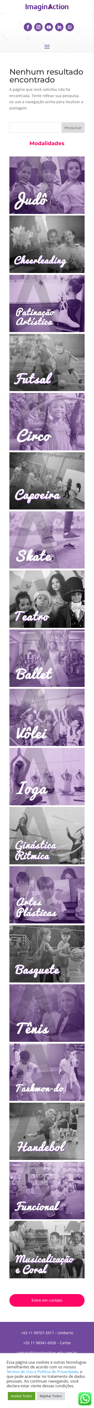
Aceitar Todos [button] (21, 1396)
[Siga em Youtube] (49, 27)
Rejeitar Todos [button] (51, 1396)
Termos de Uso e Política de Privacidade (42, 1371)
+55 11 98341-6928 (39, 1342)
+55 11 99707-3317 (37, 1332)
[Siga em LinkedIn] (59, 27)
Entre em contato (47, 1300)
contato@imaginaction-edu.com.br (47, 1352)
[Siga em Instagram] (38, 27)
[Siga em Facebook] (28, 27)
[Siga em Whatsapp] (70, 27)
